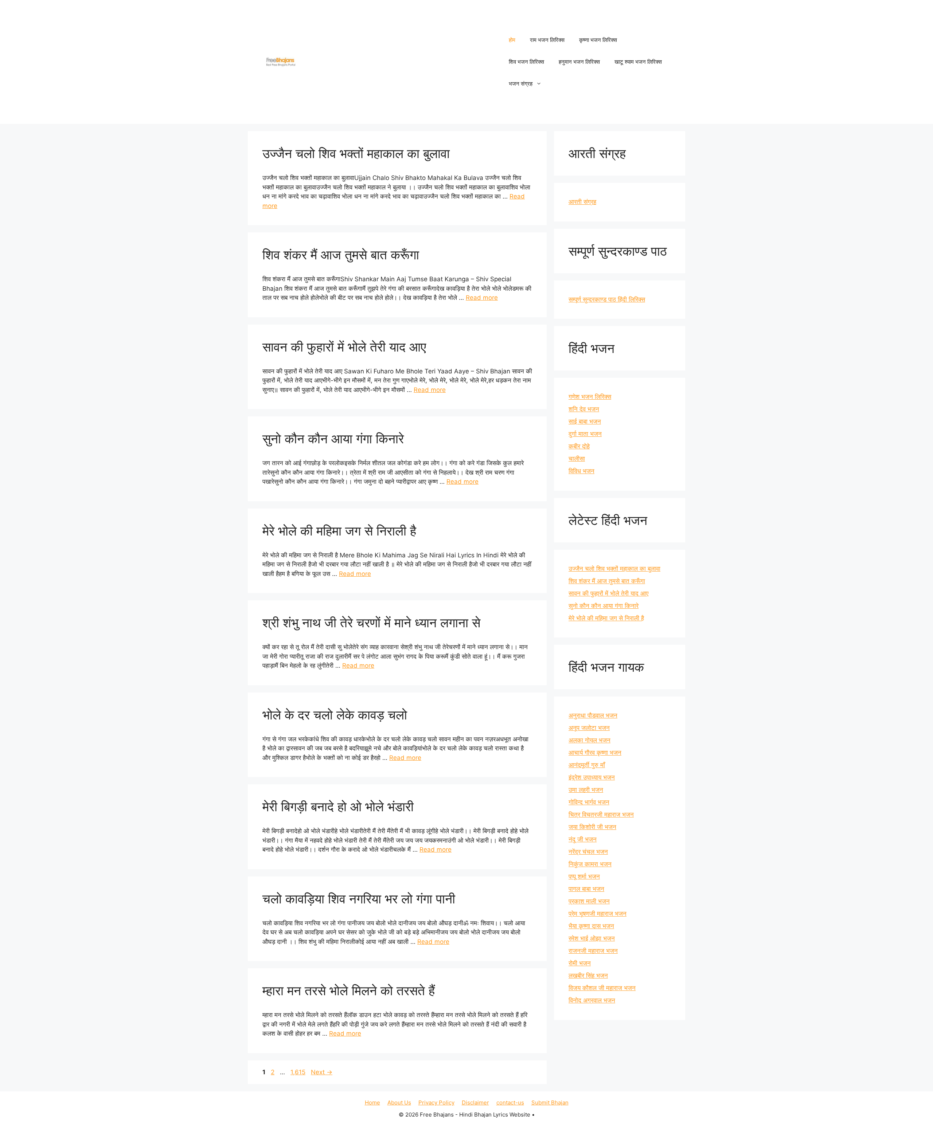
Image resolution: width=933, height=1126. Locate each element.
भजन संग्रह (520, 83)
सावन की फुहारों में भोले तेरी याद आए (344, 346)
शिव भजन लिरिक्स (526, 61)
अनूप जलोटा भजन (589, 727)
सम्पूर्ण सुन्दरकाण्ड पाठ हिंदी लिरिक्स (607, 299)
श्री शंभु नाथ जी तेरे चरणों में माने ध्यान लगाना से (371, 622)
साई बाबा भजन (585, 421)
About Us (399, 1102)
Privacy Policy (436, 1102)
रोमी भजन (580, 963)
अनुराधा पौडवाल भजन (593, 715)
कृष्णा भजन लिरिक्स (598, 39)
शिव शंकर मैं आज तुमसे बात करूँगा (340, 254)
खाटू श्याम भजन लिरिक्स (638, 61)
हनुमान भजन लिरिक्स (579, 61)
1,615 (297, 1072)
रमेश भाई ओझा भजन (592, 938)
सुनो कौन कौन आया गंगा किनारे (333, 438)
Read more (482, 297)
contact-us (510, 1102)
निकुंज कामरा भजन (590, 864)
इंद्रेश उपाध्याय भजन (592, 777)
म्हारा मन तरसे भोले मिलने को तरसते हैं (348, 990)
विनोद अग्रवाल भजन (592, 1000)
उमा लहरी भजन (586, 789)
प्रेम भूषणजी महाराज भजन (597, 913)
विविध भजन (581, 471)
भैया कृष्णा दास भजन (591, 926)
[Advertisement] (399, 62)
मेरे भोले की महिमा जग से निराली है (339, 530)
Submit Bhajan (550, 1102)
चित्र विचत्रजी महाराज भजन (601, 814)
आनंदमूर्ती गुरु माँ (587, 765)
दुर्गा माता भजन (585, 434)
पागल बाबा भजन (586, 888)
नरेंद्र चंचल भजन (588, 851)
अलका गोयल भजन (589, 740)
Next (321, 1072)
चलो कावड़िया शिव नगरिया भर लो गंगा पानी (358, 898)
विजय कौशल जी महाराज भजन (602, 988)
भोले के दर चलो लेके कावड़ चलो (334, 714)
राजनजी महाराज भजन (593, 950)
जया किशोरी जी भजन (592, 827)
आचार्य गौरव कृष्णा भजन (595, 752)
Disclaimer (475, 1102)
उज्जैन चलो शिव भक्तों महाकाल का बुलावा (356, 153)
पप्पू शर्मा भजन (584, 876)
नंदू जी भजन (583, 839)
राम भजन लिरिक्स (547, 39)
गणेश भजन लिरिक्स (590, 396)
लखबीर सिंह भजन (588, 975)
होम (512, 39)
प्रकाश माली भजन (589, 901)
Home (372, 1102)
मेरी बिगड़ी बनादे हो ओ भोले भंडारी (338, 806)
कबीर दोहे (579, 446)
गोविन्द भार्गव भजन (589, 802)
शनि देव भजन (584, 409)
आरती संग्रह (582, 201)
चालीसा (577, 458)
